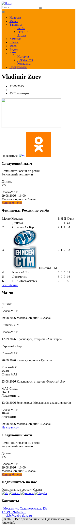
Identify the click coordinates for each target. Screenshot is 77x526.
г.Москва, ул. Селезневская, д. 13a (24, 508)
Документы (25, 60)
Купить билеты (12, 202)
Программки (18, 67)
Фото (13, 45)
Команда (15, 38)
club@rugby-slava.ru (19, 515)
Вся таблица (10, 285)
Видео (13, 49)
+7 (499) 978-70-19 (14, 512)
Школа (14, 42)
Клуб (12, 53)
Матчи (13, 21)
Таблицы (15, 24)
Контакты (24, 63)
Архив (21, 35)
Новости (15, 17)
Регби (21, 28)
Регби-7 (22, 31)
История (23, 56)
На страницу (10, 427)
